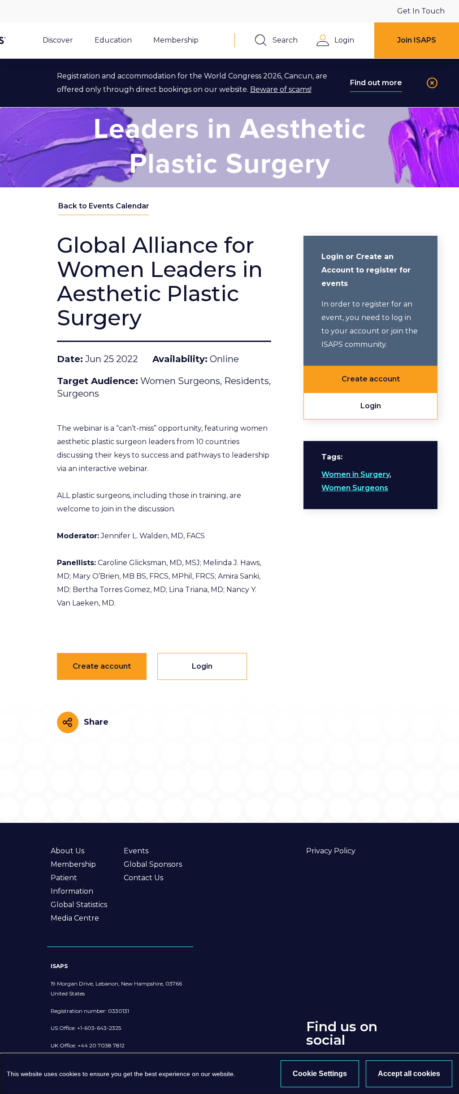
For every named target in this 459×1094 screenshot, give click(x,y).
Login (370, 406)
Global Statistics (79, 904)
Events (136, 851)
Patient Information (72, 884)
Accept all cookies (409, 1073)
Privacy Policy (330, 851)
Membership (73, 864)
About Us (67, 851)
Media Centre (75, 918)
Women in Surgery (355, 474)
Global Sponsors (153, 864)
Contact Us (143, 877)
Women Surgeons (354, 488)
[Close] (432, 83)
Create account (371, 379)
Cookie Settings (320, 1073)
